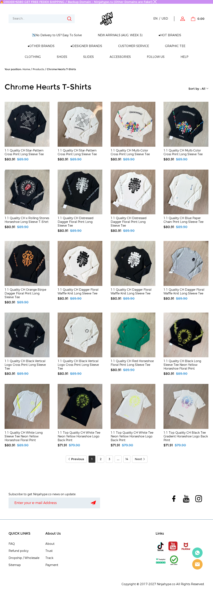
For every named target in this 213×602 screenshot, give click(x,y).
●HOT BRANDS (170, 35)
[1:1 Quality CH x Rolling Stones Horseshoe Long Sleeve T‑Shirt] (27, 192)
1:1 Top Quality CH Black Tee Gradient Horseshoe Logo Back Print (185, 436)
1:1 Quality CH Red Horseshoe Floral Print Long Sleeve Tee (132, 363)
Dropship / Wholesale (24, 558)
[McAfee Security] (186, 546)
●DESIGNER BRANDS (86, 46)
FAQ (12, 544)
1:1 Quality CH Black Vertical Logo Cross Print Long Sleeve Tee (25, 365)
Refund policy (18, 551)
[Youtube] (173, 546)
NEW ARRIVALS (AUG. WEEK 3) (120, 35)
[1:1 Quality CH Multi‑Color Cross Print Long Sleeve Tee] (133, 124)
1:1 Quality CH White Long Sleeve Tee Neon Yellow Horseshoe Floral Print (24, 436)
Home (26, 69)
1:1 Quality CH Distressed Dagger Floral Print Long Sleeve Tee (75, 222)
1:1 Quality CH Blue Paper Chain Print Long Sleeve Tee (183, 220)
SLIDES (88, 57)
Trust (49, 551)
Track (49, 558)
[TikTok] (161, 546)
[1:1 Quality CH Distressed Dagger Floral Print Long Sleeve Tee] (80, 192)
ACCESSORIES (120, 57)
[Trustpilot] (161, 560)
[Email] (197, 564)
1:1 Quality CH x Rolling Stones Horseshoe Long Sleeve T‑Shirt (27, 220)
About (49, 544)
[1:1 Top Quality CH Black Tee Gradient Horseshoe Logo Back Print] (185, 406)
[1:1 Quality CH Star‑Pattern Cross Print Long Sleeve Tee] (27, 124)
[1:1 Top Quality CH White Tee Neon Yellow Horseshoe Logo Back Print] (80, 406)
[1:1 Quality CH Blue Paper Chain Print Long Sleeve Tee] (185, 192)
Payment (51, 565)
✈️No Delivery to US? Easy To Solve (57, 35)
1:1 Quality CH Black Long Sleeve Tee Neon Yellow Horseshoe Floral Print (182, 365)
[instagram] (198, 499)
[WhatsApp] (197, 552)
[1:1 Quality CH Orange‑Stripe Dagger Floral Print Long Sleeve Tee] (27, 263)
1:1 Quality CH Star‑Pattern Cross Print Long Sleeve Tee (24, 152)
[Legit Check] (174, 560)
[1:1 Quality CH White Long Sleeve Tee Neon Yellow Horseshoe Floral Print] (27, 406)
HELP (184, 57)
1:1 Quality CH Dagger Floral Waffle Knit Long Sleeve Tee (78, 291)
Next (138, 459)
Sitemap (15, 565)
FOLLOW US (156, 57)
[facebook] (173, 499)
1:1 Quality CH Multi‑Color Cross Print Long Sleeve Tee (130, 152)
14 (126, 459)
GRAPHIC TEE (175, 46)
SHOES (62, 57)
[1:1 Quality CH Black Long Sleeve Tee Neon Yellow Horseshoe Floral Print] (185, 335)
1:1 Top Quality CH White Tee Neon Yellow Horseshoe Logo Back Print (79, 436)
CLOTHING (33, 57)
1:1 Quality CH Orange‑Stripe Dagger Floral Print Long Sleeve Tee (25, 293)
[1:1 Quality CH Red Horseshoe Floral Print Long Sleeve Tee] (133, 335)
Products (38, 69)
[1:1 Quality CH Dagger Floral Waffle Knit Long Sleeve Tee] (80, 263)
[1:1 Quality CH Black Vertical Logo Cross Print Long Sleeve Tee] (27, 335)
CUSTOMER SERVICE (133, 46)
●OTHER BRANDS (41, 46)
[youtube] (186, 499)
